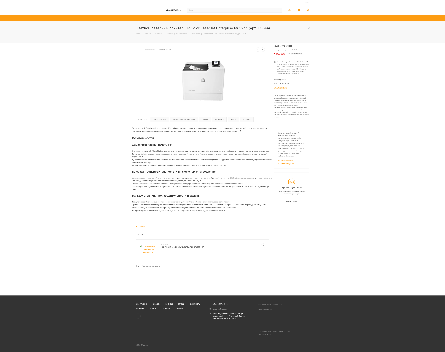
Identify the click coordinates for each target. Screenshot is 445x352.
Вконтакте (138, 316)
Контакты (180, 308)
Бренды (169, 304)
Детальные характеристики (184, 119)
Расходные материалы (151, 266)
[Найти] (279, 10)
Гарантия (166, 308)
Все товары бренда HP (286, 164)
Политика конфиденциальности (270, 304)
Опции (138, 266)
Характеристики (159, 119)
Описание (142, 119)
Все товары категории (285, 160)
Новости (156, 304)
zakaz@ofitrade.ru (220, 309)
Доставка (247, 119)
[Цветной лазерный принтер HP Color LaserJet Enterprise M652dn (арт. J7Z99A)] (202, 81)
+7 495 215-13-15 (173, 10)
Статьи (181, 304)
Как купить (219, 119)
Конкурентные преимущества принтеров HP (182, 247)
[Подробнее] (263, 245)
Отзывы (205, 119)
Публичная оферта (265, 309)
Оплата (233, 119)
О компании (141, 304)
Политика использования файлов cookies (274, 331)
